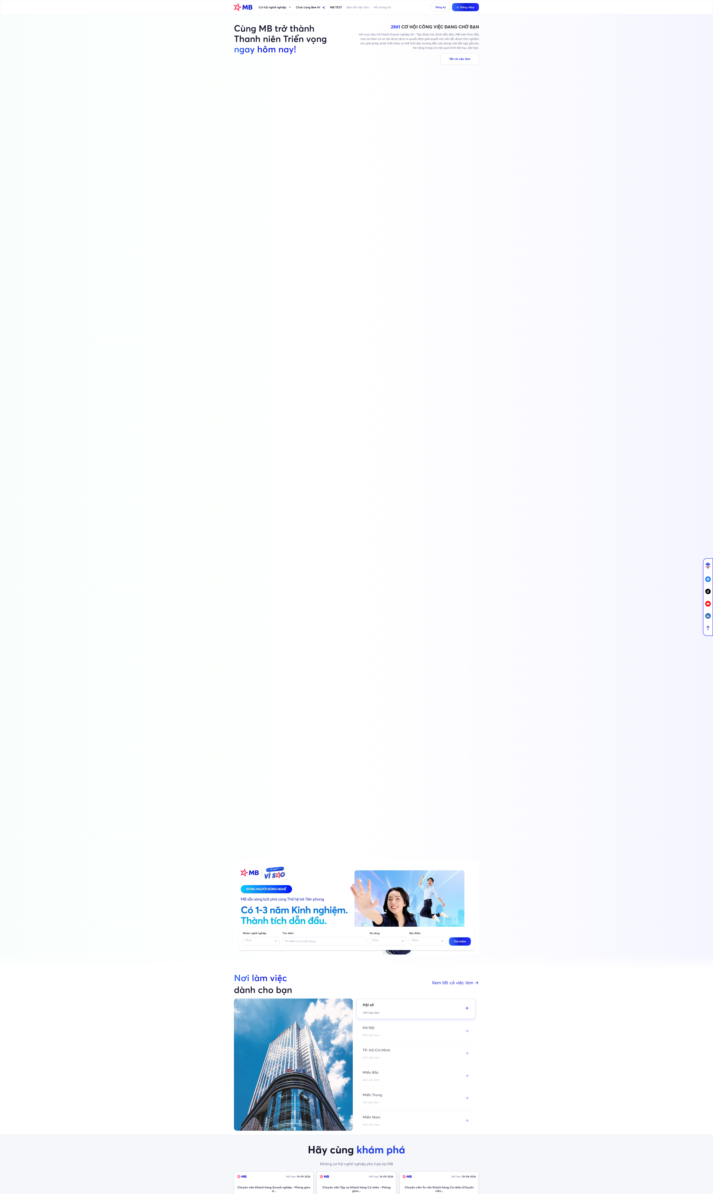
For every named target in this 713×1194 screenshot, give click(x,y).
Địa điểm (415, 933)
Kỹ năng (375, 933)
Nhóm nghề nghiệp (254, 933)
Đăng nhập (467, 7)
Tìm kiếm (288, 933)
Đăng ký (441, 7)
